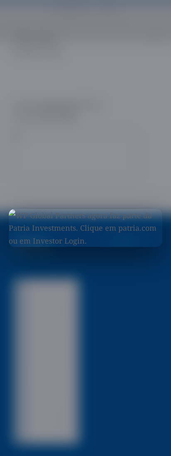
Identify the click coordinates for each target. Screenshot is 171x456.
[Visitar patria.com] (86, 228)
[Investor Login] (58, 238)
